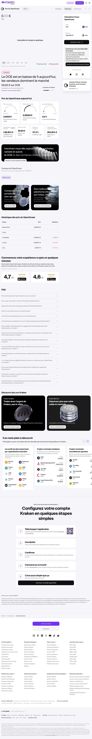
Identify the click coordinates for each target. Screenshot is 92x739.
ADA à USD (73, 659)
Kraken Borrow (5, 666)
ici (69, 725)
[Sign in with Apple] (70, 74)
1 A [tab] (22, 63)
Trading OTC (5, 654)
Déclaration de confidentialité (21, 701)
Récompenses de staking (8, 661)
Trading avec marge (7, 649)
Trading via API (5, 659)
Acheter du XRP (6, 684)
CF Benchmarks (68, 715)
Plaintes (26, 666)
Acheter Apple (28, 681)
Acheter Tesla (28, 679)
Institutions (4, 656)
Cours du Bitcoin (51, 645)
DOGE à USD (73, 656)
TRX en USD (73, 661)
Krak (13, 717)
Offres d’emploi (28, 647)
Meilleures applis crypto (76, 686)
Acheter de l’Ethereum (7, 679)
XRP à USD (73, 649)
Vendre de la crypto (7, 647)
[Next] (87, 441)
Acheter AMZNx (51, 686)
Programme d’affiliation (31, 656)
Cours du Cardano (52, 654)
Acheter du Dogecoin (7, 681)
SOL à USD (73, 654)
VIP (31, 715)
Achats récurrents (6, 663)
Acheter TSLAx (51, 679)
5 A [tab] (26, 63)
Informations (27, 703)
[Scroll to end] (89, 8)
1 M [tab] (17, 63)
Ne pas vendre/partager (49, 701)
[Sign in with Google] (76, 74)
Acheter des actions (30, 674)
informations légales (50, 735)
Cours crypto (51, 642)
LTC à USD (73, 663)
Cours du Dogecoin (52, 649)
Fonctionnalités (6, 642)
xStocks (60, 715)
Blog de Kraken (28, 649)
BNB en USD (73, 652)
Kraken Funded (5, 668)
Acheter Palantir (29, 686)
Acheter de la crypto (7, 645)
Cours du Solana (51, 656)
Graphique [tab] (58, 9)
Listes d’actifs (28, 659)
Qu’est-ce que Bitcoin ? (76, 681)
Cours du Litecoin (52, 659)
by (5, 711)
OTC (21, 717)
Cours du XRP (51, 652)
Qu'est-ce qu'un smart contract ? (79, 679)
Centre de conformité (62, 701)
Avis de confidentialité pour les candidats (41, 703)
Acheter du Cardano (7, 686)
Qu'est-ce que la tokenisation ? (79, 684)
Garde (24, 717)
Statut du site (28, 661)
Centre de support (29, 663)
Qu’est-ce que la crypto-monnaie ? (80, 676)
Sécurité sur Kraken (30, 645)
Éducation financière (76, 674)
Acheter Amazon (29, 684)
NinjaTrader (21, 715)
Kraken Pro (14, 715)
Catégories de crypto (53, 661)
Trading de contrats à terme (9, 652)
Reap (74, 715)
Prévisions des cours (53, 663)
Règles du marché (18, 703)
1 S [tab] (13, 63)
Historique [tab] (68, 9)
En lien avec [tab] (77, 9)
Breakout (27, 715)
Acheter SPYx (51, 684)
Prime (17, 717)
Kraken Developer (29, 652)
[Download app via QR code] (82, 74)
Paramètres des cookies (36, 701)
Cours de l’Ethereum (53, 647)
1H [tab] (4, 63)
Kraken (9, 715)
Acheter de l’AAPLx (52, 681)
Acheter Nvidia (28, 676)
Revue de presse (29, 654)
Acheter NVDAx (51, 676)
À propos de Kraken (30, 642)
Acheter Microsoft (29, 688)
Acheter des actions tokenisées (57, 674)
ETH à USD (73, 647)
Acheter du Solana (6, 688)
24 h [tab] (8, 63)
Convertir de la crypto (77, 642)
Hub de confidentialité (7, 701)
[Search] (86, 3)
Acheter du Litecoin (7, 691)
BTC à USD (73, 645)
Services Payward (52, 715)
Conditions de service (6, 703)
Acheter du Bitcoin (6, 676)
